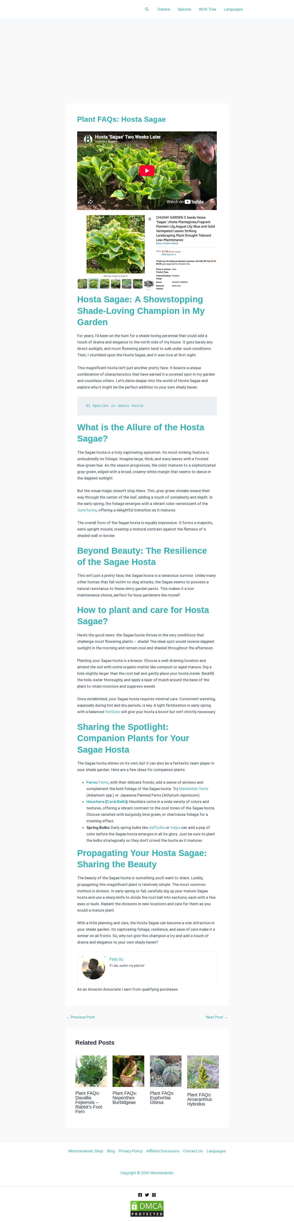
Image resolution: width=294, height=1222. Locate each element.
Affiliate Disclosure (162, 1151)
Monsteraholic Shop (85, 1151)
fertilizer (112, 711)
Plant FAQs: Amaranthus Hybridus (199, 1099)
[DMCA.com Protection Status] (147, 1208)
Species (184, 9)
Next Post (217, 1017)
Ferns (91, 782)
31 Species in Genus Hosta (114, 406)
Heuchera (95, 801)
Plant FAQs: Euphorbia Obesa (162, 1098)
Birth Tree (207, 9)
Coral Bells (116, 801)
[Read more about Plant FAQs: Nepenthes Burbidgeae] (128, 1071)
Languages (233, 9)
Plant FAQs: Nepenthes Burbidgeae (125, 1098)
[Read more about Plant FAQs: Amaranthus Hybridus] (203, 1071)
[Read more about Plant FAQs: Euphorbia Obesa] (166, 1071)
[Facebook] (140, 1195)
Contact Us (193, 1151)
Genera (164, 9)
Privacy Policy (130, 1151)
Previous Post (80, 1017)
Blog (111, 1151)
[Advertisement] (147, 53)
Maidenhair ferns (193, 788)
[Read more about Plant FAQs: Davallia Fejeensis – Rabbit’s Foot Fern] (91, 1071)
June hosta (87, 510)
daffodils (157, 827)
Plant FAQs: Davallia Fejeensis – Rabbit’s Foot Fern (88, 1102)
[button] (147, 9)
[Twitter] (147, 1195)
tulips (175, 827)
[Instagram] (154, 1195)
